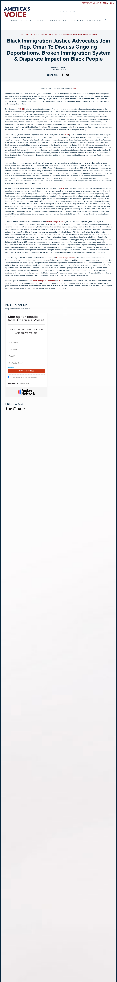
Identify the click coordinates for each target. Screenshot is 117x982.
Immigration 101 (53, 20)
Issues (40, 20)
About (14, 20)
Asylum (29, 34)
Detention (67, 34)
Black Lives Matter (42, 34)
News (65, 20)
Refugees (77, 34)
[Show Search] (105, 20)
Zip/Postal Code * (15, 361)
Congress (57, 34)
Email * (11, 355)
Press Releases (27, 20)
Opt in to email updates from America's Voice (23, 377)
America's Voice (98, 3)
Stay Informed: (68, 11)
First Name (13, 341)
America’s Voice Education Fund (85, 20)
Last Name (13, 348)
